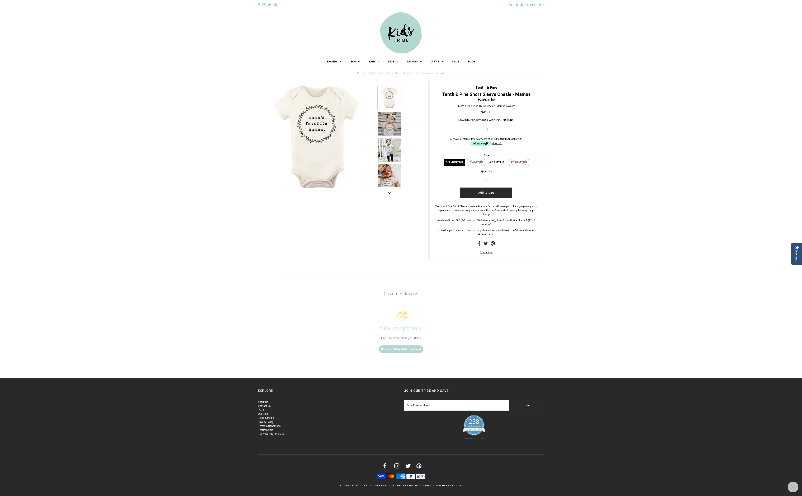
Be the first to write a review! (401, 349)
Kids (391, 61)
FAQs (261, 409)
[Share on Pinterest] (493, 244)
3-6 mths (476, 162)
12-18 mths (519, 162)
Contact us (486, 252)
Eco (353, 61)
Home (361, 73)
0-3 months (454, 162)
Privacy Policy (265, 422)
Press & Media (266, 417)
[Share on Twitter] (485, 244)
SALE (455, 61)
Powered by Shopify (447, 485)
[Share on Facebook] (479, 244)
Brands (332, 61)
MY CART (535, 5)
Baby (372, 61)
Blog (471, 61)
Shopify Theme (393, 485)
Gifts (435, 61)
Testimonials (265, 430)
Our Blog (263, 413)
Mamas (412, 61)
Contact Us (264, 406)
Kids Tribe (373, 485)
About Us (263, 402)
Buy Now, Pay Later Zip (271, 434)
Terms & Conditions (269, 426)
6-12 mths (496, 162)
